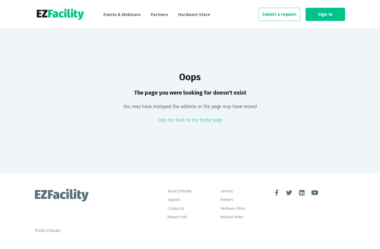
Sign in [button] (325, 14)
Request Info (177, 217)
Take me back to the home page (190, 120)
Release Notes (232, 217)
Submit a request (279, 14)
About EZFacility (180, 191)
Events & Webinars (122, 14)
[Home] (60, 14)
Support (174, 200)
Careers (227, 191)
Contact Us (176, 208)
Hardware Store (194, 14)
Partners (159, 14)
